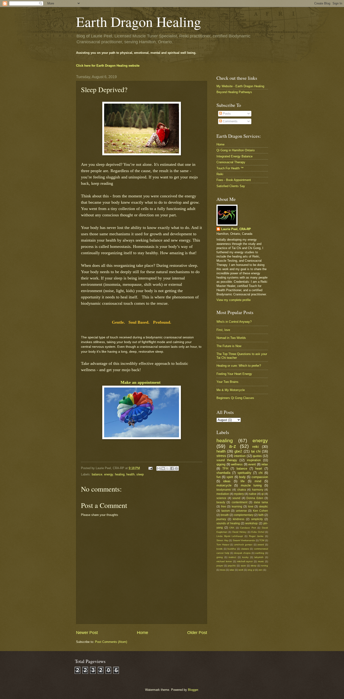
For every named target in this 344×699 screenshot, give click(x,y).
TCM (261, 540)
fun (218, 477)
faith (261, 515)
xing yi (251, 570)
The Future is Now (228, 346)
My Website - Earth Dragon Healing (240, 86)
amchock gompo (243, 544)
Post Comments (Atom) (111, 642)
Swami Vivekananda (244, 540)
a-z (232, 446)
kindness (238, 519)
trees (222, 570)
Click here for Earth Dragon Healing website (107, 65)
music (261, 561)
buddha (231, 548)
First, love (223, 330)
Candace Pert (248, 527)
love (250, 506)
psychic (232, 565)
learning (237, 506)
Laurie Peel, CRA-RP (236, 229)
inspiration (254, 460)
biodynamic (223, 489)
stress (221, 456)
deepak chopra (242, 553)
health (130, 474)
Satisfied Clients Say (230, 186)
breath (225, 515)
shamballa (223, 472)
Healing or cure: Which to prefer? (238, 365)
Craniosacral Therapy (230, 162)
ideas (227, 481)
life (243, 481)
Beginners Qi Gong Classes (235, 398)
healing (119, 474)
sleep (140, 474)
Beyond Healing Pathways (234, 92)
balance (97, 474)
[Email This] (158, 468)
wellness (237, 464)
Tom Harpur (222, 544)
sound (236, 498)
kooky (245, 557)
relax (264, 464)
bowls (219, 548)
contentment (239, 502)
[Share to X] (167, 468)
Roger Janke (256, 536)
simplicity (257, 519)
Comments (230, 121)
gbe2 (238, 451)
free (223, 506)
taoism (225, 510)
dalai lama (261, 502)
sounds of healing (228, 523)
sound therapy (226, 460)
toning (264, 565)
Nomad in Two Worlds (231, 338)
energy (108, 474)
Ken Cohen (260, 510)
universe (241, 510)
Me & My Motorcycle (230, 390)
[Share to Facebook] (172, 468)
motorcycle (223, 485)
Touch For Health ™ (230, 168)
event (252, 464)
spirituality (244, 472)
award (260, 544)
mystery (239, 494)
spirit (230, 477)
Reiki (219, 174)
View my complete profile (233, 300)
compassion (260, 477)
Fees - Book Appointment (233, 180)
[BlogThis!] (163, 468)
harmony (257, 489)
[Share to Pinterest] (176, 468)
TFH (225, 468)
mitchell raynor (245, 561)
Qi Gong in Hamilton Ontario (235, 150)
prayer (219, 565)
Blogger (193, 690)
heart (258, 468)
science (221, 498)
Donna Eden (254, 498)
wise (232, 570)
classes (245, 548)
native (252, 494)
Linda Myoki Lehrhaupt (229, 536)
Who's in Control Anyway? (234, 321)
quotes (257, 456)
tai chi (255, 451)
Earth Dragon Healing (138, 21)
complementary (243, 515)
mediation (222, 494)
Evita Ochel (257, 532)
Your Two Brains (227, 382)
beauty (220, 502)
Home (142, 632)
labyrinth (258, 557)
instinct (232, 557)
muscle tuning (251, 485)
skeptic (263, 506)
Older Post (197, 632)
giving (219, 557)
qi (262, 494)
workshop (251, 523)
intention (239, 456)
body (242, 477)
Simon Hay (222, 540)
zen (261, 570)
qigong (220, 464)
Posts (226, 113)
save (243, 565)
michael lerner (224, 561)
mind (258, 481)
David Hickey (239, 532)
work (240, 570)
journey (221, 519)
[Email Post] (150, 468)
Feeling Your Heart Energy (234, 374)
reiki (255, 447)
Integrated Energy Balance (234, 156)
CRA (231, 527)
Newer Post (87, 632)
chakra (241, 489)
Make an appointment (142, 382)
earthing (259, 553)
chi (261, 472)
